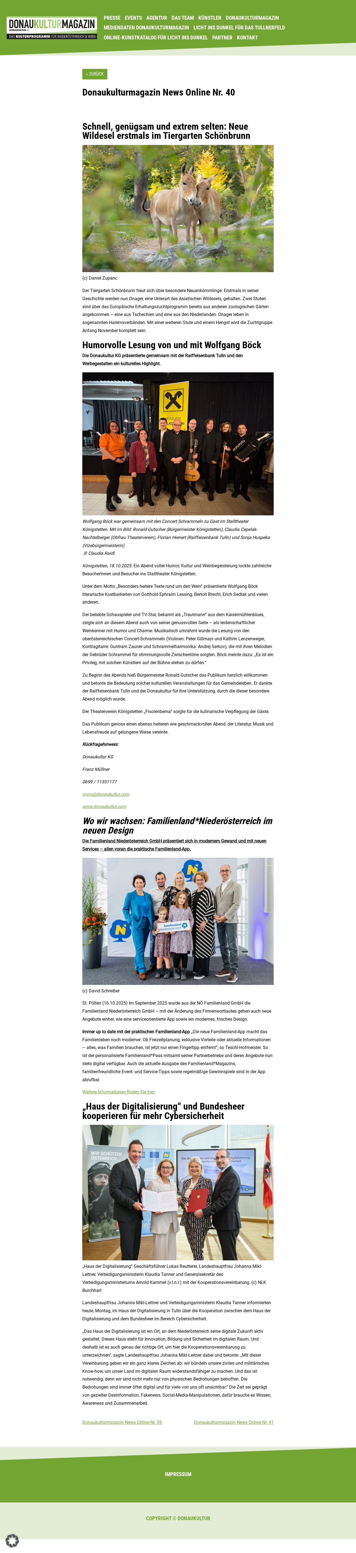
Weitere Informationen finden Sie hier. (118, 1092)
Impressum (178, 1474)
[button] (12, 1541)
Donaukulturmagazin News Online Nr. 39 (122, 1422)
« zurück (95, 74)
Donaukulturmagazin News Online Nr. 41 (234, 1422)
